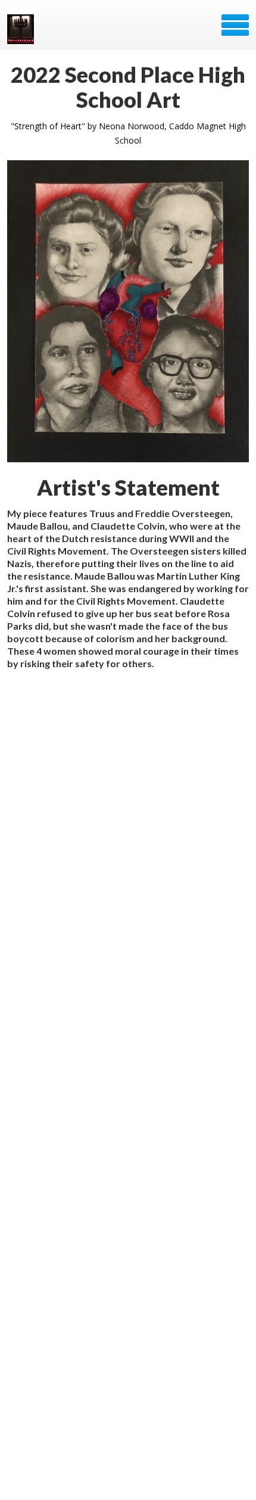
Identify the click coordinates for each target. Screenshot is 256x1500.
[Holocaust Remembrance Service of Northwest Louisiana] (21, 29)
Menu (235, 25)
